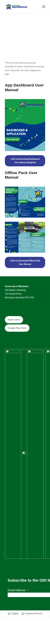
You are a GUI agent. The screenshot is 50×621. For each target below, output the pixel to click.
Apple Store (14, 319)
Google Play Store (17, 328)
